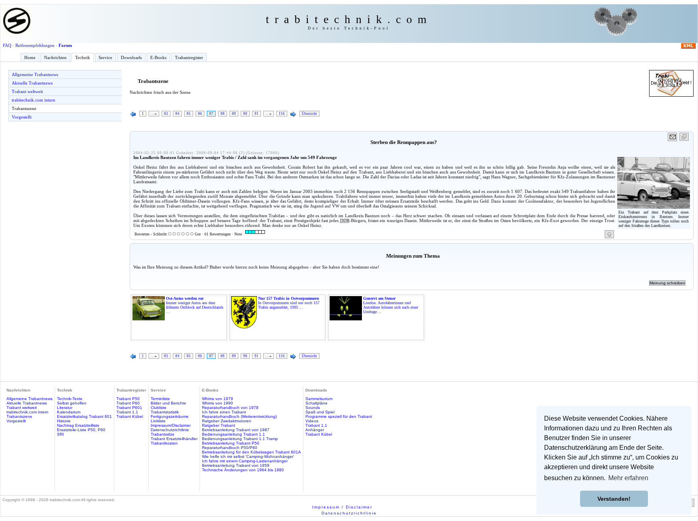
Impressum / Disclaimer (342, 507)
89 (234, 114)
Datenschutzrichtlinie (170, 430)
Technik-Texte (69, 398)
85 (189, 114)
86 (200, 114)
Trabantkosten (164, 443)
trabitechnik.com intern (33, 99)
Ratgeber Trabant (218, 425)
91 (256, 114)
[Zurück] (133, 114)
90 (245, 114)
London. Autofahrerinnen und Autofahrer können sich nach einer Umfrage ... (390, 305)
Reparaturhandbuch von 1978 (230, 407)
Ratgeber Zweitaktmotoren (226, 421)
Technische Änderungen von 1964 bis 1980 (243, 470)
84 (177, 114)
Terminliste (160, 398)
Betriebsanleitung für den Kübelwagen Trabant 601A (251, 452)
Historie (64, 421)
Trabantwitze (162, 434)
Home (30, 57)
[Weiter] (293, 114)
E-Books (158, 57)
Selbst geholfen (71, 403)
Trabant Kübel (129, 416)
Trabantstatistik (165, 412)
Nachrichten (55, 57)
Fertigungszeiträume (170, 416)
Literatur (64, 407)
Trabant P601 (129, 407)
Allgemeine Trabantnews (35, 74)
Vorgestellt (22, 116)
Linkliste (158, 421)
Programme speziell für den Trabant (338, 416)
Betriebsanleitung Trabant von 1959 (235, 465)
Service (105, 57)
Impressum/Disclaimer (171, 425)
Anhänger (314, 430)
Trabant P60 (128, 403)
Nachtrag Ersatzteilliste (78, 425)
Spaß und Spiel (319, 412)
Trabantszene (24, 108)
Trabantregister (189, 57)
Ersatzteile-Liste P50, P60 (81, 430)
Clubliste (158, 407)
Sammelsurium (318, 398)
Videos (311, 421)
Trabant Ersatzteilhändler (174, 438)
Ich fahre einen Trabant (224, 412)
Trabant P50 (128, 398)
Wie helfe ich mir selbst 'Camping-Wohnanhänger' (248, 456)
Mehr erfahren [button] (628, 477)
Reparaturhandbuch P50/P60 (229, 447)
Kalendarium (68, 412)
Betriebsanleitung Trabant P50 (230, 443)
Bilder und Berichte (168, 403)
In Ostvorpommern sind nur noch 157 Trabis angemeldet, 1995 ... (289, 302)
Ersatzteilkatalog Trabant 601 (84, 416)
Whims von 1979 (217, 398)
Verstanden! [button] (614, 499)
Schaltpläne (316, 403)
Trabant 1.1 (127, 412)
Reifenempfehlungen (35, 45)
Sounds (312, 407)
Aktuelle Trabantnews (32, 82)
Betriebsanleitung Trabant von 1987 (235, 430)
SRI (60, 434)
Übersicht (309, 114)
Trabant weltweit (27, 91)
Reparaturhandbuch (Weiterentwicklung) (239, 416)
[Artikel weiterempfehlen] (672, 137)
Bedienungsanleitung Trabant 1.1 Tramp (240, 438)
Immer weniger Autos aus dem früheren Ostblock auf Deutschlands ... (194, 305)
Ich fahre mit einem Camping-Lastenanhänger (245, 461)
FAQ (7, 45)
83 (166, 114)
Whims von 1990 (217, 403)
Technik (82, 57)
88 (223, 114)
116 (282, 114)
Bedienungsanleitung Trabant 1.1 (233, 434)
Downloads (131, 57)
